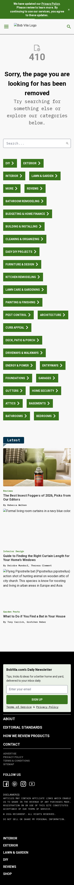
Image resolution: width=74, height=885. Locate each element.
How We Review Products (26, 736)
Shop (7, 874)
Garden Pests (11, 611)
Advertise (9, 753)
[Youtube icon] (32, 784)
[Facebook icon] (6, 784)
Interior (10, 838)
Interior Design (13, 551)
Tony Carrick (15, 621)
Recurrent (18, 814)
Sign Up (37, 699)
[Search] (67, 143)
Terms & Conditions (16, 760)
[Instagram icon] (23, 784)
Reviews (8, 490)
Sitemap (8, 764)
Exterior (10, 845)
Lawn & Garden (15, 852)
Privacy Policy (50, 3)
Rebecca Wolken (17, 505)
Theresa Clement (41, 565)
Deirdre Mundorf (17, 565)
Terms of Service (19, 707)
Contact (11, 744)
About (9, 719)
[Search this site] (69, 27)
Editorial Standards (22, 727)
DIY (5, 860)
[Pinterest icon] (14, 784)
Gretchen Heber (36, 621)
